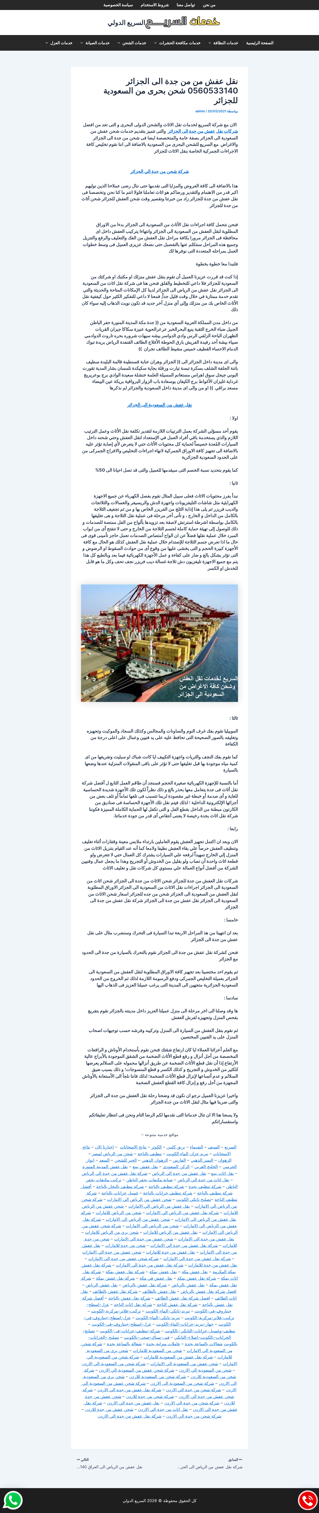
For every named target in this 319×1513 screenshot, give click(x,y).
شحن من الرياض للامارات (118, 1212)
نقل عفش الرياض (102, 1284)
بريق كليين (175, 1147)
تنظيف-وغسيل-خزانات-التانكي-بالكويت (200, 1330)
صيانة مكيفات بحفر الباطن (149, 1179)
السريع (231, 1147)
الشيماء (196, 1147)
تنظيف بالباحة (150, 1153)
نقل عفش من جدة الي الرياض (179, 1173)
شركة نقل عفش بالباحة (129, 1298)
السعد (104, 1160)
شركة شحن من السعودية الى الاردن (182, 1383)
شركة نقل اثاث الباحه (133, 1304)
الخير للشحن (125, 1160)
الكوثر (156, 1147)
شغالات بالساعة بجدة (204, 1343)
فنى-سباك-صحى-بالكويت (146, 1337)
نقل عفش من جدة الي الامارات (206, 1238)
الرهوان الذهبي (155, 1160)
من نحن (209, 5)
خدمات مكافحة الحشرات (180, 43)
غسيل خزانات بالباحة (119, 1192)
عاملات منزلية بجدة (163, 1343)
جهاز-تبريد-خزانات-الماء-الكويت (185, 1324)
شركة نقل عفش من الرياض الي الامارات (182, 1212)
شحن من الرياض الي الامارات (152, 1225)
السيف (214, 1147)
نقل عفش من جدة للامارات (170, 1252)
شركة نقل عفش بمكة (125, 1271)
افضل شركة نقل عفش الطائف (182, 1298)
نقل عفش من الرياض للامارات (170, 1232)
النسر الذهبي (202, 1160)
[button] (211, 42)
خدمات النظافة (225, 43)
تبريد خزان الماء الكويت (187, 1153)
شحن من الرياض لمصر (112, 1153)
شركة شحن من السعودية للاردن (157, 1376)
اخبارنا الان (104, 1147)
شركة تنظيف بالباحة (166, 1186)
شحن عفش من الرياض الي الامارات (139, 1199)
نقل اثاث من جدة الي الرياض (203, 1179)
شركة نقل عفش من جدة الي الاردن (129, 1389)
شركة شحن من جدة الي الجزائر (159, 171)
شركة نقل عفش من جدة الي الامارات (184, 1245)
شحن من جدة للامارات (125, 1245)
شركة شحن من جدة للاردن (150, 1396)
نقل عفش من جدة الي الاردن (133, 1402)
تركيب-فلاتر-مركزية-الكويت (116, 1311)
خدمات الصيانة (97, 43)
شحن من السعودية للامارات (157, 1350)
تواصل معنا (186, 5)
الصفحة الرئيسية (259, 43)
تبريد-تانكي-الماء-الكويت (168, 1311)
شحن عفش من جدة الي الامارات (143, 1238)
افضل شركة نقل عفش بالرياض (209, 1291)
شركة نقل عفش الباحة (177, 1304)
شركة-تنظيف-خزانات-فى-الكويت (130, 1330)
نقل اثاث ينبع (222, 1173)
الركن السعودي (176, 1166)
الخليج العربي (206, 1166)
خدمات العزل (61, 43)
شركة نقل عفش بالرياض (144, 1284)
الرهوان (225, 1160)
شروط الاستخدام (155, 5)
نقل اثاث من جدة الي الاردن (163, 1409)
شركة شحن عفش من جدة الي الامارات (123, 1258)
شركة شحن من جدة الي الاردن (193, 1389)
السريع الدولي (126, 22)
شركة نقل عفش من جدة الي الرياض (114, 1173)
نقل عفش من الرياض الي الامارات (159, 1206)
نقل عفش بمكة (163, 1271)
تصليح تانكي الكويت (193, 1199)
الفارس (179, 1160)
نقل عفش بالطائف (159, 1291)
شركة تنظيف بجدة (205, 1186)
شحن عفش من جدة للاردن (109, 1409)
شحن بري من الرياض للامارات (112, 1232)
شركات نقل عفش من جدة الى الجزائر (202, 131)
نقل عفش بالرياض (188, 1284)
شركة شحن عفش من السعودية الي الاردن (136, 1370)
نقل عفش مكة (195, 1271)
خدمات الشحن (134, 43)
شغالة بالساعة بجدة (124, 1343)
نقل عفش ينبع (145, 1166)
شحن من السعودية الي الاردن (205, 1370)
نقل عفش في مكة (156, 1278)
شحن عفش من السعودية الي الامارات (184, 1363)
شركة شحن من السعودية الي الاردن (114, 1363)
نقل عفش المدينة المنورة (105, 1166)
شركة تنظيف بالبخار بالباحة (120, 1186)
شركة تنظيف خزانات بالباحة (167, 1192)
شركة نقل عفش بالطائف (115, 1291)
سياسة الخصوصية (118, 5)
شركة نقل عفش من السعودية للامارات (178, 1356)
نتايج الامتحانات (133, 1147)
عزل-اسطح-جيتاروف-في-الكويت (121, 1324)
